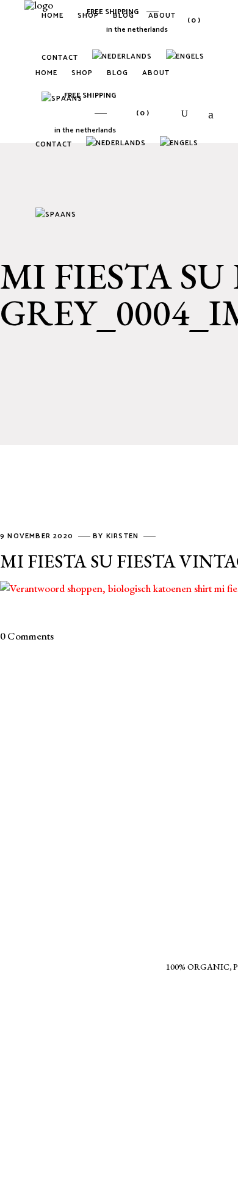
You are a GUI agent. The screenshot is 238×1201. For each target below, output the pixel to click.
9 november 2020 (38, 536)
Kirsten (124, 536)
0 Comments (27, 636)
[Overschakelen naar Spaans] (58, 216)
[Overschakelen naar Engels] (187, 58)
